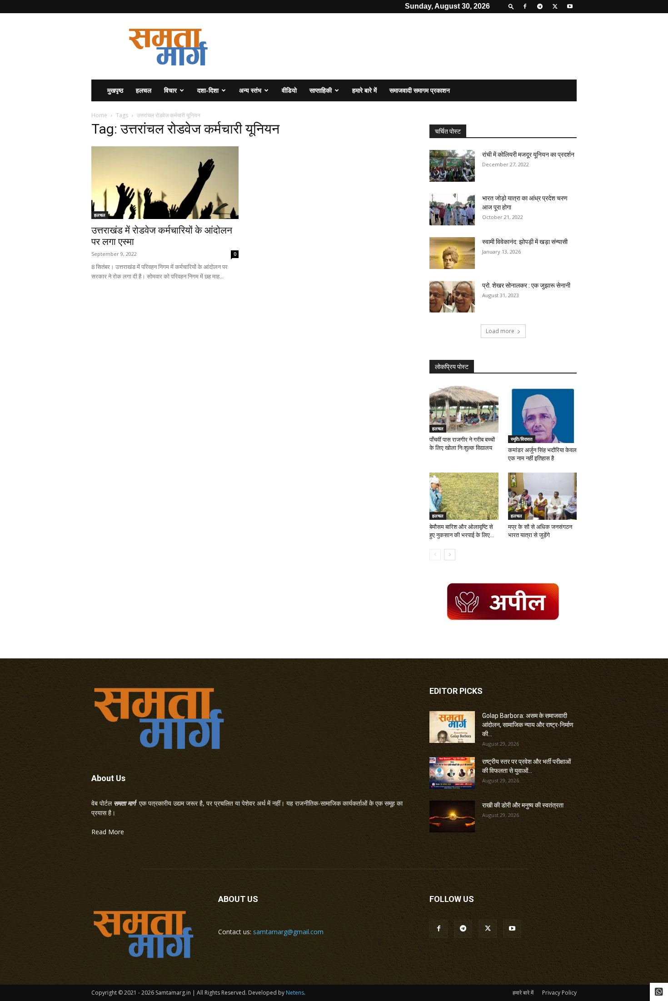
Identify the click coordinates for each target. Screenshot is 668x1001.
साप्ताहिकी (320, 90)
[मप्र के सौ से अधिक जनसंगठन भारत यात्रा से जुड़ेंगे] (542, 496)
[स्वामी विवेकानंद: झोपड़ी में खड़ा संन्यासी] (452, 253)
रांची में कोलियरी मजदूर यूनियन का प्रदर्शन (528, 154)
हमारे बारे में (364, 90)
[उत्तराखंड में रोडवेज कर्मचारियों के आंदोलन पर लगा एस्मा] (165, 182)
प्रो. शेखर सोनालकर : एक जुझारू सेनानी (526, 285)
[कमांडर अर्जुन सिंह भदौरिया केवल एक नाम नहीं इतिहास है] (542, 414)
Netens (295, 992)
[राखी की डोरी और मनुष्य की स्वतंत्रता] (452, 816)
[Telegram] (540, 6)
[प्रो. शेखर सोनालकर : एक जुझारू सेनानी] (452, 297)
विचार (170, 90)
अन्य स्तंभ (250, 90)
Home (99, 115)
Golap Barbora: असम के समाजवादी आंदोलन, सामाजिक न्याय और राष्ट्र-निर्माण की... (527, 724)
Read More (107, 831)
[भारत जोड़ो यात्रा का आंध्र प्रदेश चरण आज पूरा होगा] (452, 209)
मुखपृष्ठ (115, 90)
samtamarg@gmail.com (288, 931)
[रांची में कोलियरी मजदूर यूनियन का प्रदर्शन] (452, 166)
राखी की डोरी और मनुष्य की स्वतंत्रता (522, 805)
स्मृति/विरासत (522, 439)
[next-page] (449, 554)
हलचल (143, 90)
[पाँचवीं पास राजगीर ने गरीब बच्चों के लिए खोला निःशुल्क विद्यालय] (464, 409)
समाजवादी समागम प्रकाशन (419, 90)
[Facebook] (525, 6)
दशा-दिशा (208, 90)
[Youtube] (570, 6)
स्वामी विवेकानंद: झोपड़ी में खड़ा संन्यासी (525, 241)
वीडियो (289, 90)
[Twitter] (555, 6)
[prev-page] (435, 554)
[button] (511, 6)
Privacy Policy (559, 992)
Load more (500, 331)
